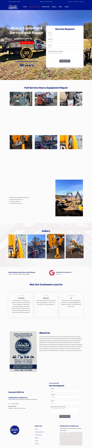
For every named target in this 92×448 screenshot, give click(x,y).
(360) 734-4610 (17, 1)
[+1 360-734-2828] (9, 403)
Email (49, 45)
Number (50, 39)
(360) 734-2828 (48, 1)
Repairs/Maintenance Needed (55, 51)
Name (49, 33)
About (60, 6)
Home (25, 6)
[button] (10, 246)
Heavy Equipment (34, 6)
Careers (67, 6)
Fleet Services (45, 6)
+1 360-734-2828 (15, 403)
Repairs (54, 6)
